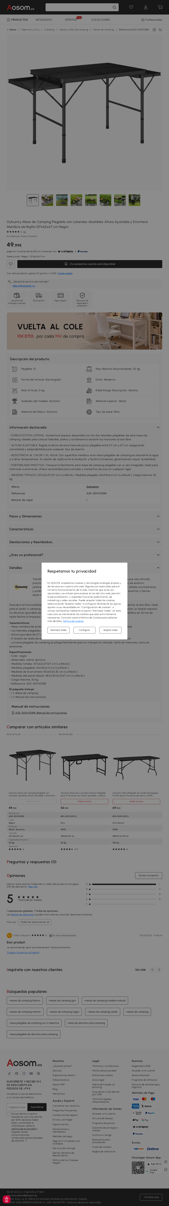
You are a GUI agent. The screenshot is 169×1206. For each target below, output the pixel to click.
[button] (7, 1199)
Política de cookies (73, 621)
